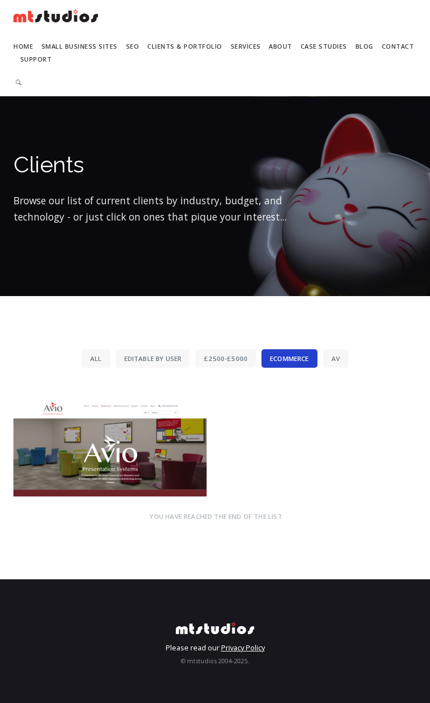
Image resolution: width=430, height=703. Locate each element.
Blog (364, 46)
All (96, 358)
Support (36, 59)
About (280, 46)
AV (335, 358)
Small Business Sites (79, 46)
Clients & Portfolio (184, 46)
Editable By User (153, 358)
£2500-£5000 (225, 358)
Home (23, 46)
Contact (398, 46)
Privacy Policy (243, 648)
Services (246, 46)
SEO (132, 46)
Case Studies (324, 46)
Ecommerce (289, 358)
